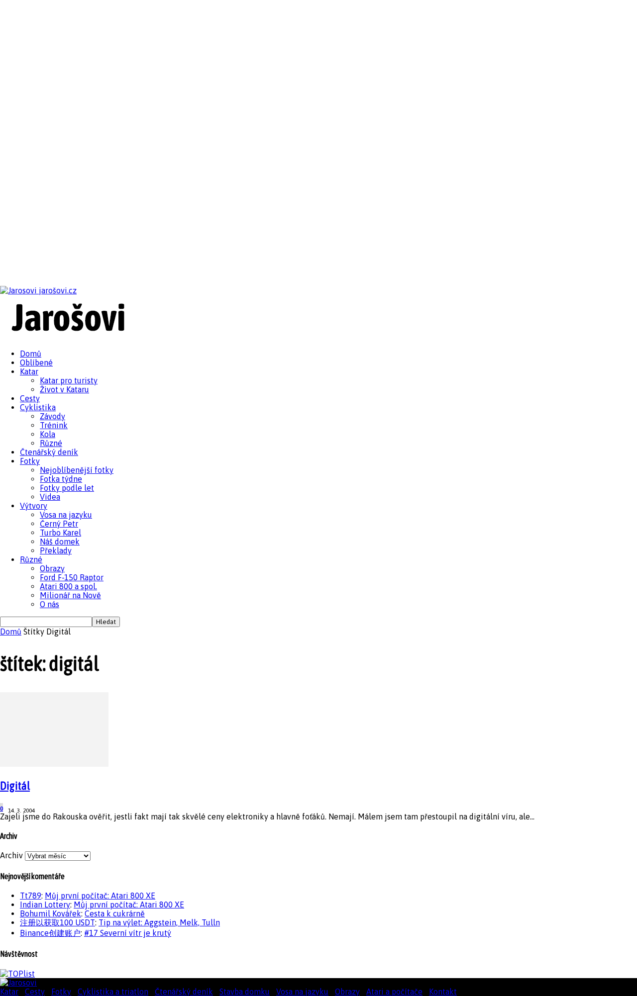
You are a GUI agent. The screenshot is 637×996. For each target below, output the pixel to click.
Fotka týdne (61, 478)
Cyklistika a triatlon (113, 991)
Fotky (30, 460)
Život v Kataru (64, 389)
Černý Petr (59, 523)
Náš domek (60, 541)
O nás (49, 604)
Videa (50, 496)
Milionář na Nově (70, 595)
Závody (52, 416)
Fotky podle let (67, 487)
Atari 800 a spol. (68, 586)
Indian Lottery (45, 904)
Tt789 (30, 895)
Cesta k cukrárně (115, 913)
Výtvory (33, 505)
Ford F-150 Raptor (72, 577)
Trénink (54, 425)
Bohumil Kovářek (50, 913)
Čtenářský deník (49, 452)
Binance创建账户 (50, 932)
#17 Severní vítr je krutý (127, 932)
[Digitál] (54, 763)
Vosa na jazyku (66, 514)
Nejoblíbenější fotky (76, 469)
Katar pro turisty (69, 380)
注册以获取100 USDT (57, 922)
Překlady (56, 550)
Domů (30, 353)
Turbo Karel (60, 532)
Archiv (11, 855)
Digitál (15, 785)
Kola (47, 434)
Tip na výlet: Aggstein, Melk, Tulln (159, 922)
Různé (51, 443)
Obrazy (52, 568)
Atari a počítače (394, 991)
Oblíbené (36, 362)
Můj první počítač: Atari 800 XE (100, 895)
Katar (29, 371)
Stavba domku (244, 991)
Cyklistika (38, 407)
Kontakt (443, 991)
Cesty (30, 398)
